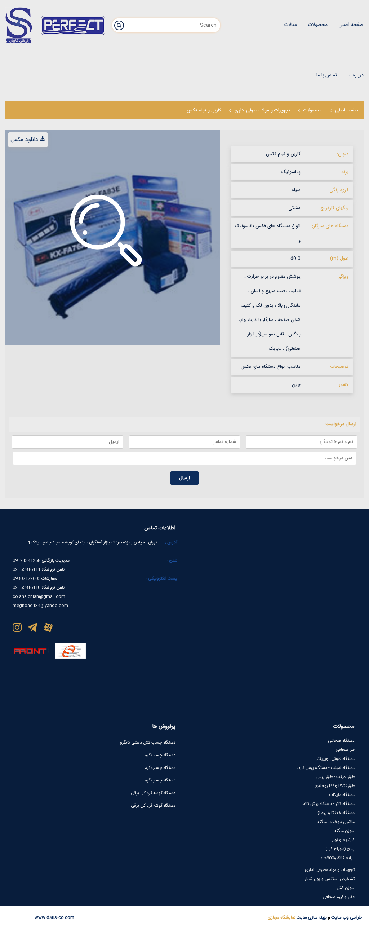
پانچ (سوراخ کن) (340, 849)
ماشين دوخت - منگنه (336, 821)
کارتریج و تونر (343, 840)
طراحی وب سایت (346, 917)
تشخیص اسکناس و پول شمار (330, 878)
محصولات (312, 110)
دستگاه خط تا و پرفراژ (336, 812)
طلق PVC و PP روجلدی (335, 785)
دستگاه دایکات (342, 794)
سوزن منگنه (344, 831)
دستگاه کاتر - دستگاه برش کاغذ (328, 803)
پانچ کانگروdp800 (337, 858)
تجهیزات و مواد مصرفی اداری (262, 110)
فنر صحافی (345, 749)
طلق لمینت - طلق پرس (335, 776)
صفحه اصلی (346, 110)
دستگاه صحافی (341, 740)
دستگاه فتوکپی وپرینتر (335, 758)
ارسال (184, 478)
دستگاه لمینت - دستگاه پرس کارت (326, 767)
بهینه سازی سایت (311, 917)
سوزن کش (346, 887)
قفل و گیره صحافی (339, 897)
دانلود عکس (24, 140)
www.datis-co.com (54, 917)
